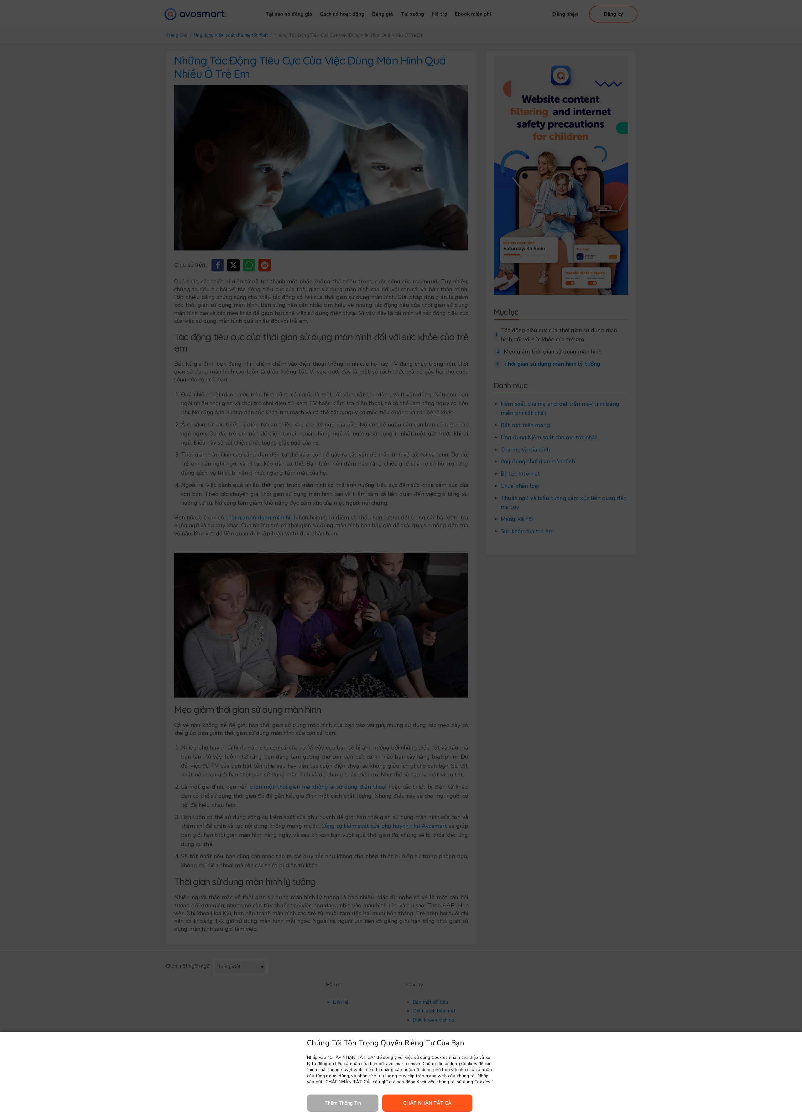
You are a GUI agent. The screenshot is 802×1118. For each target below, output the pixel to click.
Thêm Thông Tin (343, 1103)
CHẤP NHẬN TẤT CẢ (427, 1103)
